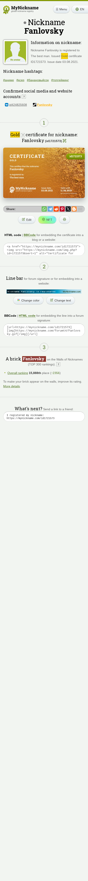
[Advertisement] (44, 480)
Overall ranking (17, 373)
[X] (68, 209)
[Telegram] (50, 209)
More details (11, 386)
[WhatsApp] (44, 209)
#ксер (20, 80)
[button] (79, 9)
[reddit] (56, 209)
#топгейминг (60, 80)
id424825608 (18, 104)
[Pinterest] (62, 209)
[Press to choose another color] (44, 291)
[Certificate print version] (64, 220)
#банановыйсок (38, 80)
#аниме (8, 80)
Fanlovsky (44, 104)
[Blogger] (74, 209)
